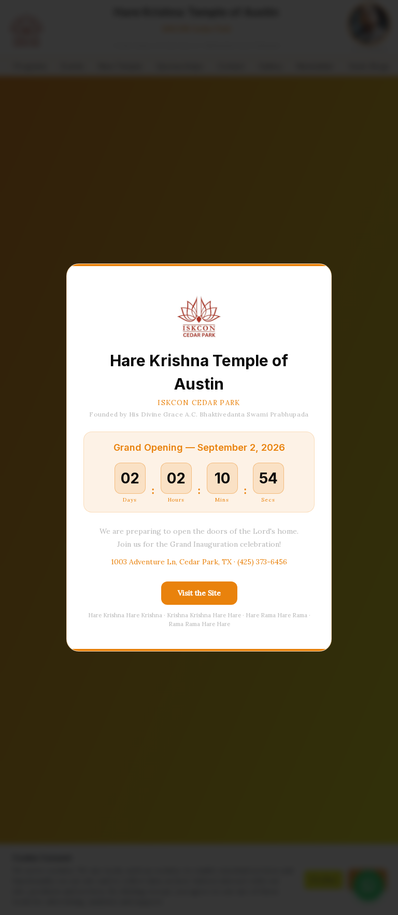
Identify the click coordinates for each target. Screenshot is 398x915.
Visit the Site (199, 593)
